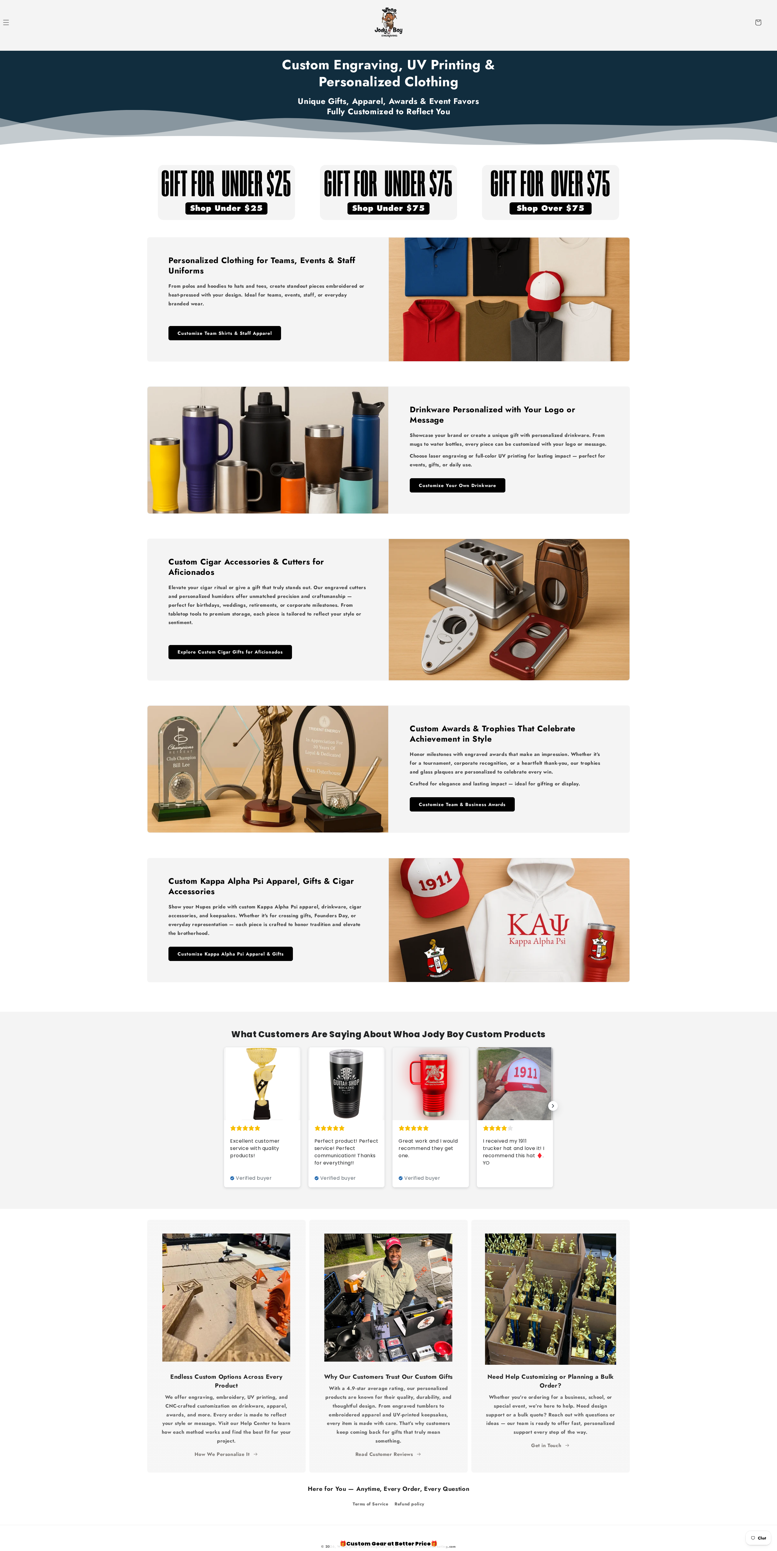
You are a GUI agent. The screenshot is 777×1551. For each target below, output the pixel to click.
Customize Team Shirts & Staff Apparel (225, 333)
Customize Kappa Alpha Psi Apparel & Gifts (231, 954)
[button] (12, 22)
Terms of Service (370, 1504)
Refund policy (409, 1504)
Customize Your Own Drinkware (457, 485)
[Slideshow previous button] (224, 1106)
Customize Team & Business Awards (462, 804)
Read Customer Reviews (384, 1454)
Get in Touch (546, 1445)
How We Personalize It (222, 1454)
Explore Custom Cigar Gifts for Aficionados (230, 652)
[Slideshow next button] (553, 1106)
